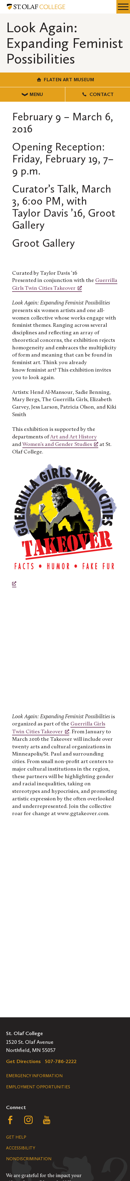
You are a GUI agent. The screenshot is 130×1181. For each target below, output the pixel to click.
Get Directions (23, 1061)
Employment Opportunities (38, 1087)
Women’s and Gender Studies (57, 444)
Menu (36, 94)
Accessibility (20, 1148)
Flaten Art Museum (69, 79)
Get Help (16, 1137)
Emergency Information (34, 1075)
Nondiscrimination (28, 1158)
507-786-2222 (60, 1061)
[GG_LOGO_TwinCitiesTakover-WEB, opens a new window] (65, 525)
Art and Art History (73, 437)
